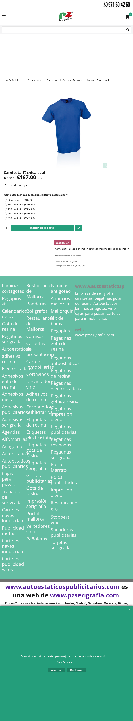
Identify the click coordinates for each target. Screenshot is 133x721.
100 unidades (21, 204)
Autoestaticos (105, 303)
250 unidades (21, 218)
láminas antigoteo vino (95, 308)
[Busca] (128, 30)
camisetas (84, 298)
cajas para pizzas (90, 313)
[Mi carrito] (127, 17)
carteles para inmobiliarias (97, 316)
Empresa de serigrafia (94, 293)
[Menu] (4, 17)
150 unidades (21, 209)
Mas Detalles (64, 662)
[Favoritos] (78, 228)
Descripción (62, 242)
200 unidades (21, 213)
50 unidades (20, 200)
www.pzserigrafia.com (94, 334)
